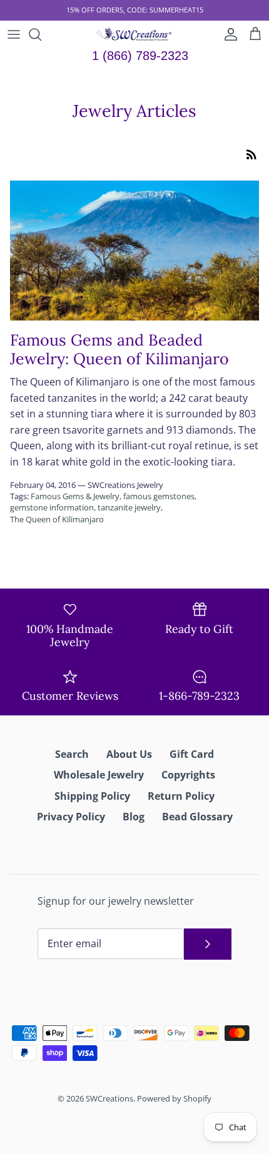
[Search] (41, 34)
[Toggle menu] (14, 34)
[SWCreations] (135, 34)
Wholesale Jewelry (99, 775)
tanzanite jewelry (129, 507)
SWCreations (109, 1098)
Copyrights (188, 775)
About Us (129, 754)
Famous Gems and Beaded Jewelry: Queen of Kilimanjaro (119, 349)
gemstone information (52, 507)
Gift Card (192, 754)
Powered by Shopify (174, 1098)
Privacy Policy (71, 816)
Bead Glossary (197, 816)
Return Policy (181, 796)
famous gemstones (159, 496)
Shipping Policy (92, 796)
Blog (134, 816)
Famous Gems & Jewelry (75, 496)
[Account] (227, 34)
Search (72, 754)
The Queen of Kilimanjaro (57, 519)
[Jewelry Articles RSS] (251, 154)
